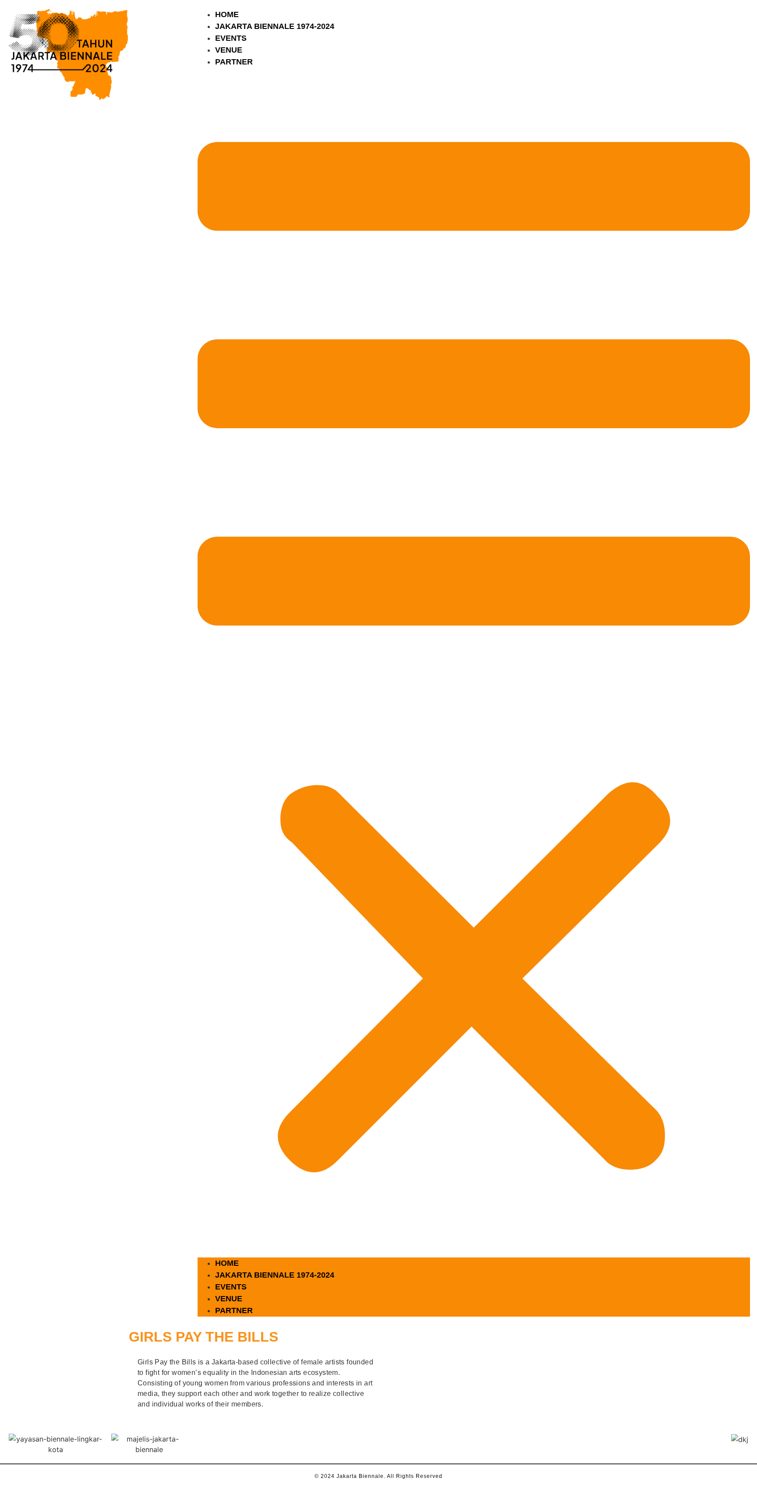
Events (231, 38)
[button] (474, 662)
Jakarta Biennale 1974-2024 (274, 26)
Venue (228, 50)
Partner (234, 61)
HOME (227, 14)
